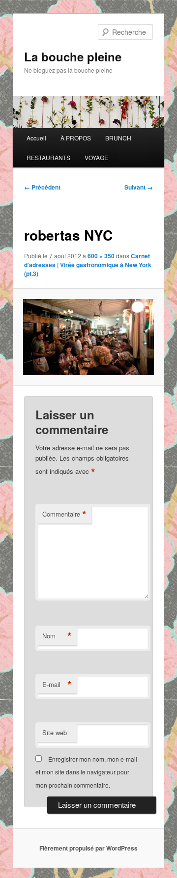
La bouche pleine (72, 56)
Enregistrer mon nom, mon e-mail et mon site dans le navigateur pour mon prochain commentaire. (86, 772)
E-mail (57, 684)
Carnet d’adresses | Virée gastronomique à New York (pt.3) (87, 264)
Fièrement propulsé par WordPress (88, 848)
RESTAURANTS (48, 157)
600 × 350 (101, 255)
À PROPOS (75, 138)
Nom (57, 636)
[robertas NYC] (88, 337)
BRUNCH (118, 138)
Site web (54, 732)
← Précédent (42, 187)
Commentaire (64, 514)
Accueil (36, 138)
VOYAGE (96, 157)
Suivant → (138, 187)
